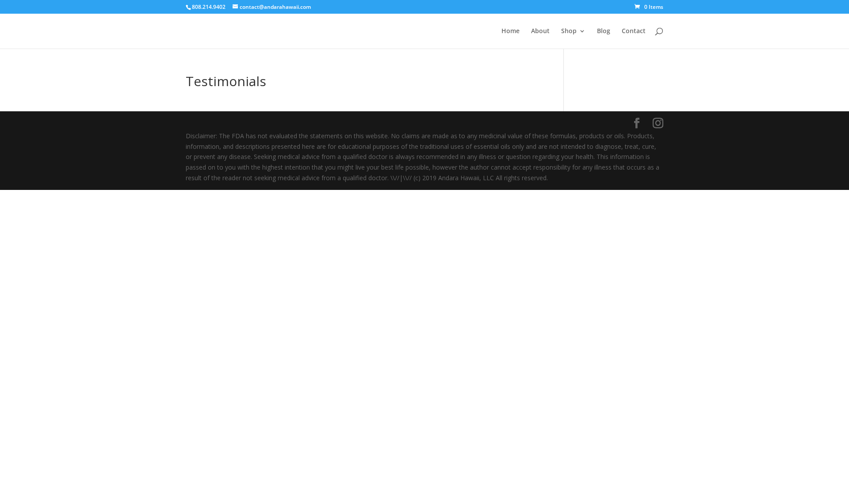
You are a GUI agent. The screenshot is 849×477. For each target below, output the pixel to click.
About (540, 31)
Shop (569, 31)
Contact (634, 31)
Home (510, 31)
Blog (603, 31)
